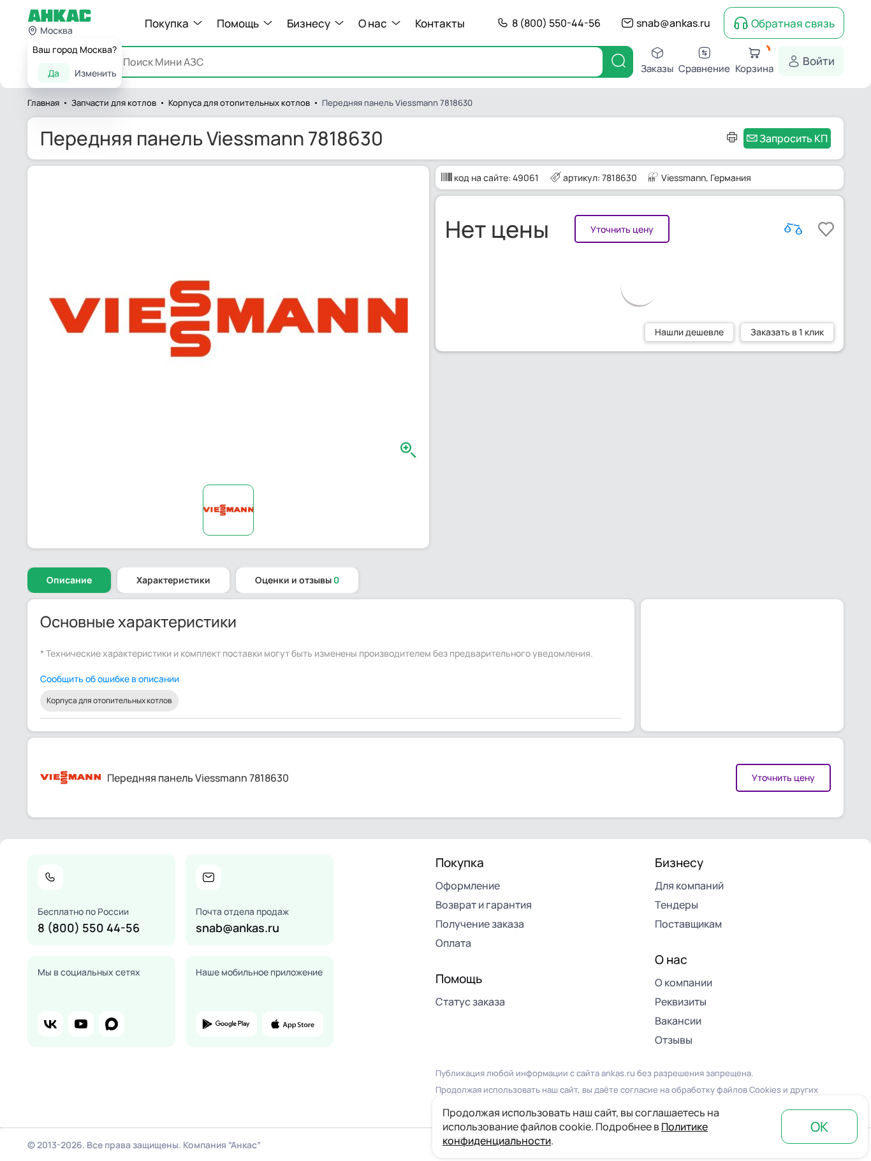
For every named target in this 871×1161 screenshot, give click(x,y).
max (111, 1024)
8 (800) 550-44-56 (556, 23)
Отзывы (673, 1040)
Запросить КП (793, 138)
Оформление (467, 886)
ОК (819, 1126)
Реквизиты (680, 1002)
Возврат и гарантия (483, 905)
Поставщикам (688, 924)
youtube (81, 1024)
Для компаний (689, 886)
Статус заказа (470, 1002)
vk (50, 1024)
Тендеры (676, 905)
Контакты (440, 23)
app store (292, 1024)
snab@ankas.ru (673, 23)
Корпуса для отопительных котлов (109, 700)
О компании (683, 982)
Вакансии (678, 1021)
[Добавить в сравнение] (793, 229)
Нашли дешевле (689, 332)
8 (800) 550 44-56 (89, 927)
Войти (819, 61)
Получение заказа (479, 924)
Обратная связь (793, 23)
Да (53, 73)
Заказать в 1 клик (787, 332)
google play (226, 1024)
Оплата (453, 943)
